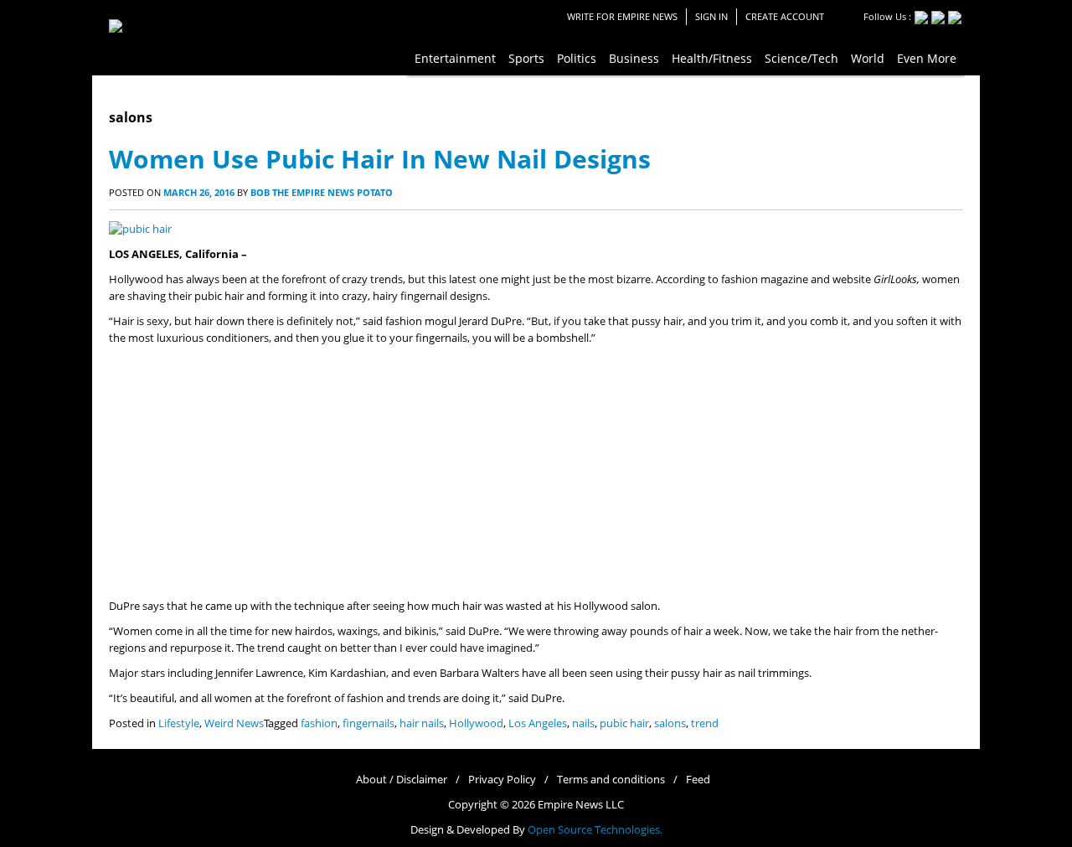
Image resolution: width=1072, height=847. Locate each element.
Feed (698, 779)
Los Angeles (537, 723)
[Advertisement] (536, 472)
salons (670, 723)
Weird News (234, 723)
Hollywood (476, 723)
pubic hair (624, 723)
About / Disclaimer (401, 779)
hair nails (421, 723)
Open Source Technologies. (595, 830)
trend (705, 723)
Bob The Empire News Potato (321, 192)
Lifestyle (178, 723)
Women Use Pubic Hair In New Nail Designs (380, 159)
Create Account (784, 16)
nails (583, 723)
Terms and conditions (611, 779)
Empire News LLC (581, 805)
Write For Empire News (622, 16)
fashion (319, 723)
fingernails (368, 723)
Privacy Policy (502, 779)
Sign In (711, 16)
